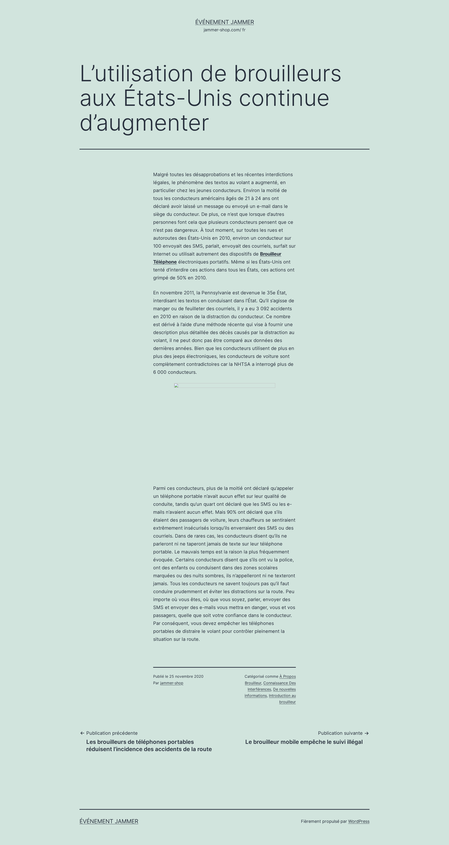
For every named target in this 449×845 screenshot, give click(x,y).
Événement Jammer (224, 22)
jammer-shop (171, 683)
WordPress (358, 821)
